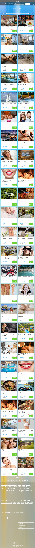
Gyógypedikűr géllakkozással (8, 219)
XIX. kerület (16, 504)
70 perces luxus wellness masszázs (7, 66)
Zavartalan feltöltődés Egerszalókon (23, 46)
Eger (26, 486)
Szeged (23, 490)
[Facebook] (21, 540)
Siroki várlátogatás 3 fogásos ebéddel (24, 470)
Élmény (14, 488)
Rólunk (29, 5)
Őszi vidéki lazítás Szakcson (24, 219)
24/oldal (19, 480)
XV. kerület (31, 502)
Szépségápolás (10, 486)
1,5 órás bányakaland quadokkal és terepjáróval (25, 66)
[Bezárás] (33, 4)
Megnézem (14, 31)
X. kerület (11, 502)
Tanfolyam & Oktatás (11, 490)
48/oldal (23, 480)
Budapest (20, 486)
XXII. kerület (28, 504)
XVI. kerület (3, 504)
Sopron (19, 490)
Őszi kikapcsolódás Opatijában (8, 142)
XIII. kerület (22, 502)
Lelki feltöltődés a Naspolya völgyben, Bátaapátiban (24, 450)
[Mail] (14, 540)
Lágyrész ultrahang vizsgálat (8, 353)
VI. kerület (24, 500)
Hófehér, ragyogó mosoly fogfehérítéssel (7, 181)
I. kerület (6, 500)
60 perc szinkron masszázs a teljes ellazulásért (9, 123)
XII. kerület (18, 502)
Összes (2, 486)
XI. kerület (14, 502)
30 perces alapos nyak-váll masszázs (24, 316)
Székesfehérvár (27, 490)
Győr (29, 486)
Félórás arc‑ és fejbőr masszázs (8, 411)
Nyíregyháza (27, 488)
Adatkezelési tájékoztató (22, 525)
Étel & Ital (6, 486)
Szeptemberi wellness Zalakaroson (25, 161)
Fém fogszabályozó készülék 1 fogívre (24, 296)
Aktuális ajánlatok (18, 5)
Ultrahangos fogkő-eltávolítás (24, 84)
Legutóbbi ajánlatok (23, 5)
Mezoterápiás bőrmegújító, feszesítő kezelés (7, 470)
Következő (19, 477)
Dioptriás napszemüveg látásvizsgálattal (23, 258)
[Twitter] (19, 540)
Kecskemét (20, 488)
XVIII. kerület (11, 504)
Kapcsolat (32, 5)
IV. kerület (17, 500)
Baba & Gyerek (8, 492)
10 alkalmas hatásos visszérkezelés (6, 296)
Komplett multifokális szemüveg (8, 45)
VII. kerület (28, 500)
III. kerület (13, 500)
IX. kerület (7, 502)
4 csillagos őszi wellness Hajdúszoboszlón (7, 258)
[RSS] (16, 540)
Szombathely (20, 492)
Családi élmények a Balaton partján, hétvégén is (9, 431)
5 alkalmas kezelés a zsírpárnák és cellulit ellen (25, 431)
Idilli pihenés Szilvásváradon (24, 103)
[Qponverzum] (17, 8)
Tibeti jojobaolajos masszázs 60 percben (8, 450)
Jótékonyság (13, 492)
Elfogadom (17, 1)
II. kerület (9, 500)
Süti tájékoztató (20, 527)
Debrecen (23, 486)
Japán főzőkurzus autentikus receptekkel (8, 393)
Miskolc (24, 488)
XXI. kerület (24, 504)
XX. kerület (20, 504)
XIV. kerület (26, 502)
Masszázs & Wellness (4, 488)
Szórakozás (3, 490)
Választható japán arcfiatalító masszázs (24, 143)
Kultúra (7, 490)
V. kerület (21, 500)
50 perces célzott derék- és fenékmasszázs (24, 354)
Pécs (31, 488)
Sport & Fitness (10, 488)
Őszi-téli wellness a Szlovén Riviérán (7, 373)
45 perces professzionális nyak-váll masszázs (25, 181)
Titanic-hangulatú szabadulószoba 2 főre (25, 200)
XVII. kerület (7, 504)
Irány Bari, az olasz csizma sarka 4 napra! (9, 316)
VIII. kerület (3, 502)
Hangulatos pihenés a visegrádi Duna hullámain (25, 393)
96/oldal (26, 480)
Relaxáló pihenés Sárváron (7, 26)
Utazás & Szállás (4, 492)
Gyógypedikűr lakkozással (7, 238)
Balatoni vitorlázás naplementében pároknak (9, 104)
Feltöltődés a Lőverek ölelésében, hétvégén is (9, 200)
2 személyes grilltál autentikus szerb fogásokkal (24, 412)
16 (16, 477)
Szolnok (31, 490)
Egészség (15, 486)
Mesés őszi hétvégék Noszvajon (25, 276)
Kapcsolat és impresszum (22, 536)
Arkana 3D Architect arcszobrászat (25, 238)
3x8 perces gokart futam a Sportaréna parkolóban (7, 277)
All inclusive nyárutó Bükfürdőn (25, 334)
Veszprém (24, 492)
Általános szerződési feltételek (22, 529)
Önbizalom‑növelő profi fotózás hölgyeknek (8, 335)
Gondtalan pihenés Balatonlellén (8, 84)
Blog (27, 5)
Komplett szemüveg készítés (24, 122)
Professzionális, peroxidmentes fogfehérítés (25, 373)
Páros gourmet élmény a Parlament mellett (25, 27)
